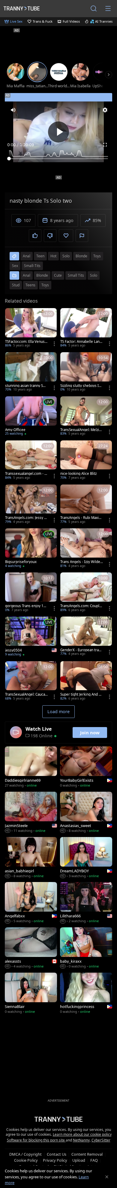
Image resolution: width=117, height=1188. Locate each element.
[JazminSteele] (31, 813)
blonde (81, 256)
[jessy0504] (31, 637)
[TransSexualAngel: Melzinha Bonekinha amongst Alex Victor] (86, 416)
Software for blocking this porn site (36, 1140)
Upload (78, 1160)
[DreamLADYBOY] (86, 858)
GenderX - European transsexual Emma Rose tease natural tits (81, 650)
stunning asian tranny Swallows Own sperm (26, 386)
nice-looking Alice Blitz (78, 473)
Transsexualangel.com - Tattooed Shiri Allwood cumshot (26, 473)
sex (15, 265)
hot (53, 256)
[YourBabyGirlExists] (86, 767)
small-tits (32, 265)
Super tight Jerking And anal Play (81, 694)
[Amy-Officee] (31, 416)
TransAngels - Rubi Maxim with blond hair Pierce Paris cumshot (81, 518)
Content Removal (87, 1154)
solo (66, 256)
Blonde (42, 275)
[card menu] (54, 343)
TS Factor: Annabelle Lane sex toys (81, 341)
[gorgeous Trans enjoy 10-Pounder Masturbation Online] (31, 592)
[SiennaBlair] (31, 994)
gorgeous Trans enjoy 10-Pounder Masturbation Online (26, 606)
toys (97, 256)
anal (26, 256)
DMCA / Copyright (25, 1154)
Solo (93, 275)
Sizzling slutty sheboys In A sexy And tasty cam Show (80, 386)
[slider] (58, 158)
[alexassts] (31, 948)
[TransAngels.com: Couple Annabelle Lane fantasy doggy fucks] (86, 592)
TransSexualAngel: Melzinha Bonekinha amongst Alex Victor (80, 430)
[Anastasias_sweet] (86, 813)
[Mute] (13, 110)
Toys (45, 285)
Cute (58, 275)
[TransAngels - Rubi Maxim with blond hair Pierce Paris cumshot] (86, 505)
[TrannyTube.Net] (22, 8)
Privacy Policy (55, 1160)
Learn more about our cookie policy (82, 1134)
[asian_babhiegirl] (31, 858)
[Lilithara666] (86, 903)
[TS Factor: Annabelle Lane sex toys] (86, 328)
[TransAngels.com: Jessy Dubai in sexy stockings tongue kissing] (31, 505)
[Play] (58, 132)
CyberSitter (101, 1140)
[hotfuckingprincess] (86, 994)
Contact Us (56, 1154)
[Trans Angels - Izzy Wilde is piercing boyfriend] (86, 548)
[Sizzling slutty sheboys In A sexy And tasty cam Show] (86, 372)
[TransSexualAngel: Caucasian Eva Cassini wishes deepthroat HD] (31, 681)
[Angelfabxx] (31, 903)
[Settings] (105, 110)
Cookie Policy (26, 1160)
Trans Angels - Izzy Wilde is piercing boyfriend (81, 562)
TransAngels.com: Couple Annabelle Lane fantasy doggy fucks (81, 606)
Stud (16, 285)
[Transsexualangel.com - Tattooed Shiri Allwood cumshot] (31, 460)
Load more (58, 711)
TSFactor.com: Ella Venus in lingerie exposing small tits (25, 341)
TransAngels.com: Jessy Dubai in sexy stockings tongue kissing (26, 518)
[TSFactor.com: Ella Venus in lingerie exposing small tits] (31, 328)
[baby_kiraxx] (86, 948)
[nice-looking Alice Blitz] (86, 460)
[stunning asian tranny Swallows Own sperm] (31, 372)
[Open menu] (108, 8)
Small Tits (76, 275)
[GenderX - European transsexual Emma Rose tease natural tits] (86, 637)
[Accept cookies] (106, 1176)
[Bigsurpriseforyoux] (31, 548)
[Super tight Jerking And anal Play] (86, 681)
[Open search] (93, 8)
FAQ (94, 1160)
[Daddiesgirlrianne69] (31, 767)
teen (40, 256)
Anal (26, 275)
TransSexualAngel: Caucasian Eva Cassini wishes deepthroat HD (26, 694)
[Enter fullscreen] (105, 145)
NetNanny (81, 1140)
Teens (30, 285)
